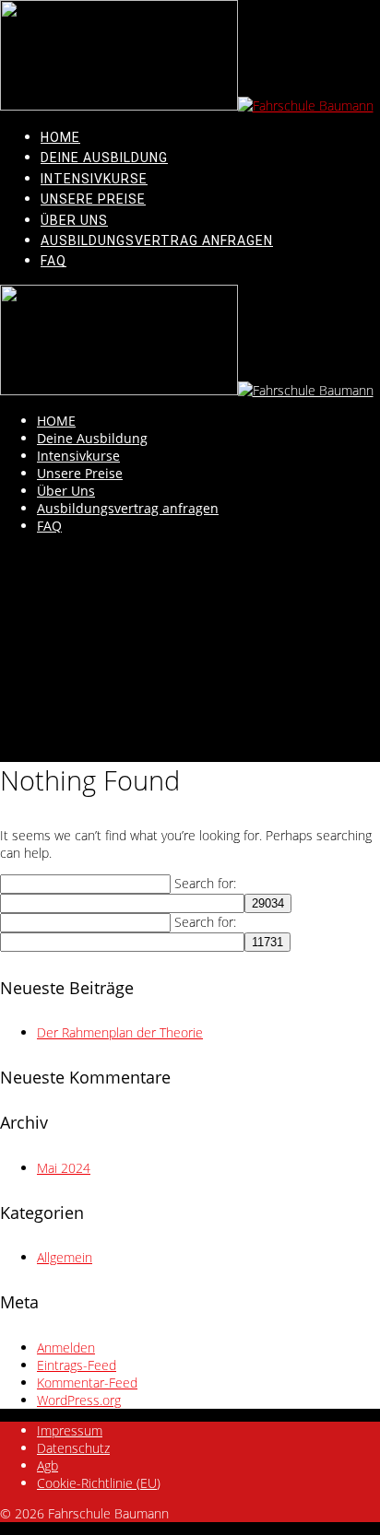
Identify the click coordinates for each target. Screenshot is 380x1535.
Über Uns (74, 220)
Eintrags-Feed (76, 1365)
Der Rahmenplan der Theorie (120, 1032)
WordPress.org (79, 1400)
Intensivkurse (94, 178)
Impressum (69, 1430)
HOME (60, 137)
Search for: (205, 883)
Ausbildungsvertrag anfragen (157, 240)
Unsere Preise (93, 199)
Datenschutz (73, 1448)
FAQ (53, 260)
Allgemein (64, 1257)
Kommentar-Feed (87, 1382)
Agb (47, 1465)
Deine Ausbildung (104, 157)
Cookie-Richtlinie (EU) (98, 1483)
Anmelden (66, 1347)
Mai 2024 (63, 1168)
